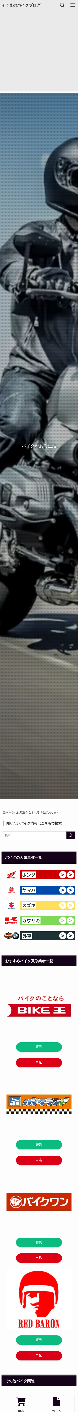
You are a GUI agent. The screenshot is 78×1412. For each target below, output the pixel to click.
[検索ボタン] (62, 5)
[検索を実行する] (70, 835)
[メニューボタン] (73, 5)
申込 (39, 1062)
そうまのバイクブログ (21, 5)
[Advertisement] (39, 52)
